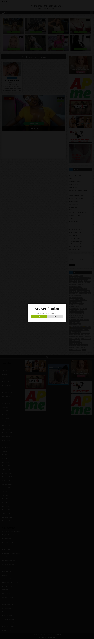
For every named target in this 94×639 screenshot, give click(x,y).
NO (55, 316)
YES (39, 316)
